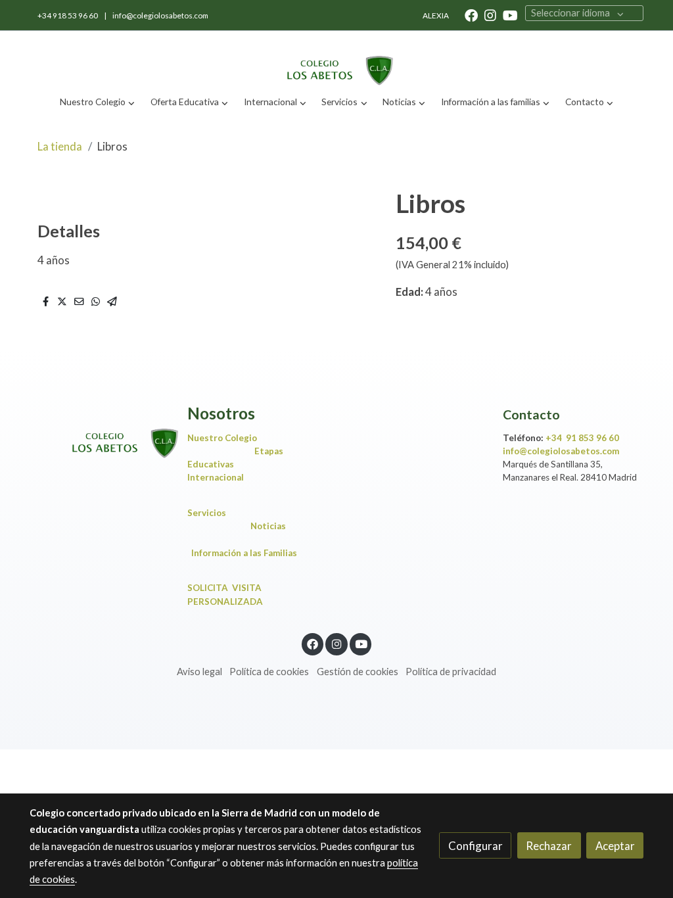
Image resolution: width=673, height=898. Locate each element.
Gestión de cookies (357, 671)
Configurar (475, 846)
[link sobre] (100, 432)
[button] (98, 102)
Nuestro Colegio (222, 438)
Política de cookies (269, 671)
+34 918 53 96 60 (68, 15)
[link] (336, 59)
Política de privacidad (451, 671)
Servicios (209, 513)
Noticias (268, 526)
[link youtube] (510, 14)
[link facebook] (471, 14)
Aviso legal (199, 671)
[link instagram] (490, 14)
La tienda (59, 146)
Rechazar (549, 846)
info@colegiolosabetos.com (160, 15)
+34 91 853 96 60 (582, 438)
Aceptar (615, 846)
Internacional (215, 477)
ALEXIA (436, 15)
